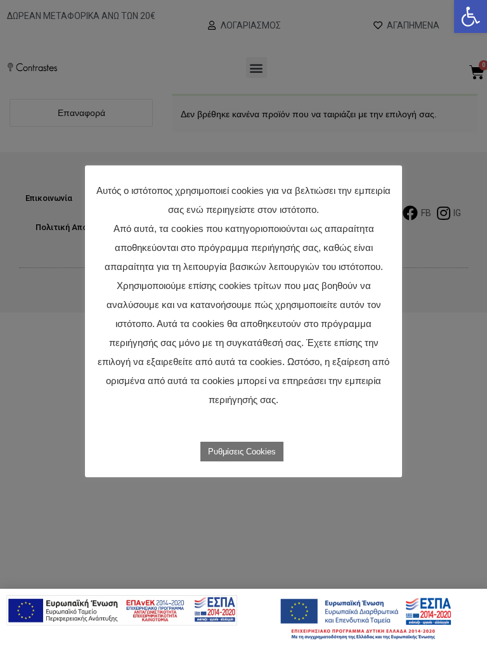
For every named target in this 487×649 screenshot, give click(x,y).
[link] (470, 16)
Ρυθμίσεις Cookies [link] (242, 451)
